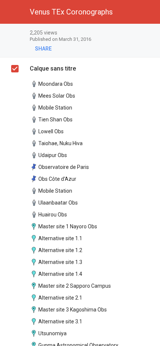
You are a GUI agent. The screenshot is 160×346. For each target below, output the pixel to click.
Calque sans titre (53, 68)
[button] (12, 12)
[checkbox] (151, 33)
